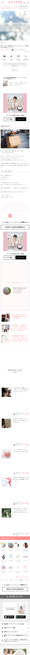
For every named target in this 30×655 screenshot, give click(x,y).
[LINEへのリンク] (24, 3)
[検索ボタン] (28, 2)
